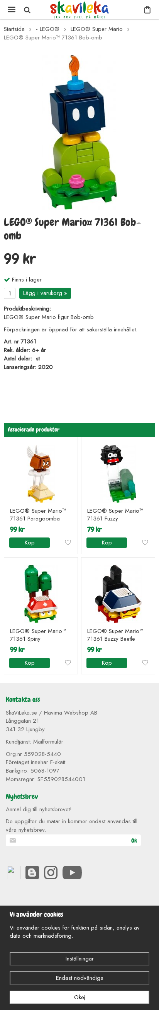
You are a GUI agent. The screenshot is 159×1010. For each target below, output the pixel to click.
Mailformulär (48, 741)
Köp (30, 542)
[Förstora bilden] (79, 131)
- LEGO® (47, 29)
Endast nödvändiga (79, 978)
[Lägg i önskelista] (68, 542)
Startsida (14, 29)
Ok (134, 841)
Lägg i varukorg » (45, 293)
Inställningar (80, 958)
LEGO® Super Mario (97, 29)
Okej (79, 997)
